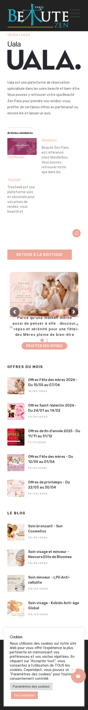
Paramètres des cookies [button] (31, 686)
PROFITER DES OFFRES (44, 346)
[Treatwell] (24, 196)
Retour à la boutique (39, 255)
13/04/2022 (18, 35)
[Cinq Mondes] (22, 146)
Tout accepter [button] (24, 695)
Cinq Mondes (15, 157)
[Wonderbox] (59, 156)
